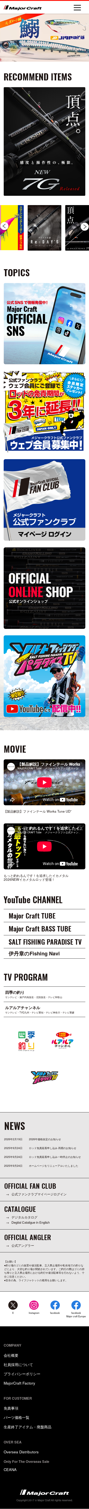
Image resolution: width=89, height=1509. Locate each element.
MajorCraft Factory (19, 1383)
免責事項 (11, 1408)
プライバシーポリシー (22, 1373)
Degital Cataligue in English (30, 1222)
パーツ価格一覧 (16, 1417)
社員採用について (18, 1364)
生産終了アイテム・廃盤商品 (27, 1426)
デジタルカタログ (24, 1217)
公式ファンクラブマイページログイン (39, 1194)
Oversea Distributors (21, 1451)
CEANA (10, 1469)
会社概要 (11, 1355)
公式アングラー (22, 1245)
